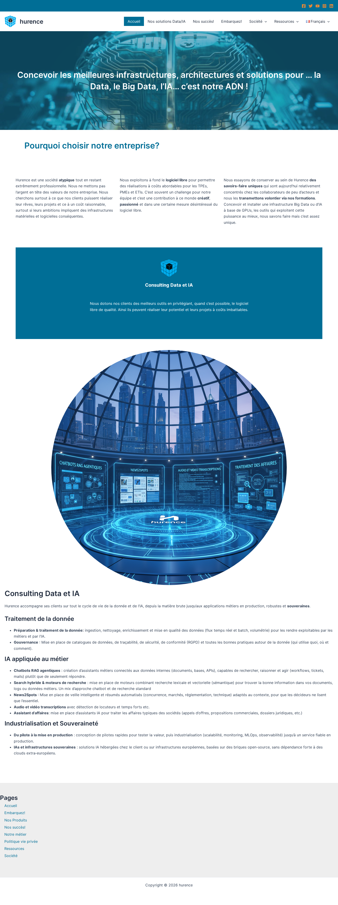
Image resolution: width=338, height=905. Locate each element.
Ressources (284, 21)
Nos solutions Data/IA (167, 21)
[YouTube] (317, 6)
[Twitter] (311, 6)
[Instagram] (324, 6)
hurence (31, 21)
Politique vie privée (21, 841)
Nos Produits (15, 820)
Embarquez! (231, 21)
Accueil (134, 21)
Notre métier (15, 834)
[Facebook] (304, 6)
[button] (264, 21)
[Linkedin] (331, 6)
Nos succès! (203, 21)
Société (255, 21)
